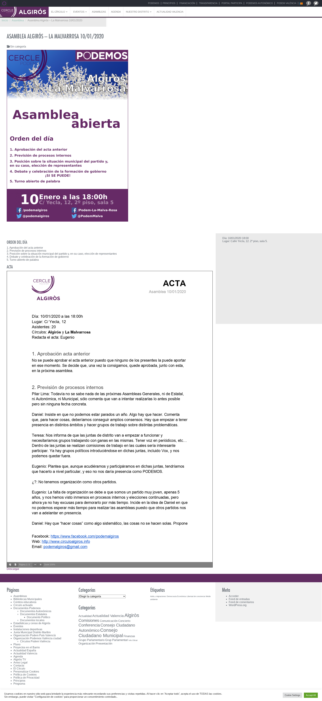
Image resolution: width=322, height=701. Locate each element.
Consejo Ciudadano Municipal (100, 633)
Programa (19, 683)
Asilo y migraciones (158, 596)
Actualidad (85, 616)
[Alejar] (35, 565)
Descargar (13, 568)
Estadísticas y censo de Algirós (31, 623)
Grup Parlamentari (116, 640)
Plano (16, 644)
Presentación (104, 643)
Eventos (79, 11)
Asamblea (18, 20)
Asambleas (99, 11)
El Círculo (58, 11)
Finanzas (129, 636)
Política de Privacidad (26, 677)
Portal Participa (231, 3)
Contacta (18, 665)
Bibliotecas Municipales (27, 599)
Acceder (234, 596)
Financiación (187, 3)
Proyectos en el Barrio (26, 647)
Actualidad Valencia (170, 11)
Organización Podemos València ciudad (37, 638)
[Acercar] (40, 565)
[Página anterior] (10, 565)
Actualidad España (24, 650)
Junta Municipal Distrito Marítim (32, 632)
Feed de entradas (239, 599)
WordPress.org (238, 605)
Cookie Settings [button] (292, 695)
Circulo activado (23, 605)
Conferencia (89, 625)
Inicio (5, 20)
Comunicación (109, 620)
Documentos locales (32, 620)
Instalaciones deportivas (27, 629)
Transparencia (208, 3)
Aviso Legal (20, 662)
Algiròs (131, 615)
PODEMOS (153, 3)
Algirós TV (19, 659)
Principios (169, 3)
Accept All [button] (311, 695)
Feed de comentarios (241, 602)
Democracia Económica (176, 596)
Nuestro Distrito (138, 11)
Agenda (116, 11)
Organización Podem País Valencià (34, 635)
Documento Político (38, 617)
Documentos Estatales (33, 614)
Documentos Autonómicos (35, 611)
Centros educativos (24, 602)
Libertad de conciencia (196, 596)
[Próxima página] (15, 565)
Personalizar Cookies (26, 671)
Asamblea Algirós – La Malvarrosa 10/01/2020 (55, 36)
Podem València (286, 3)
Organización (86, 643)
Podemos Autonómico (259, 3)
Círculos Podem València (35, 641)
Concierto (124, 620)
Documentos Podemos (27, 608)
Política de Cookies (25, 674)
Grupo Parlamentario (91, 640)
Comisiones (88, 620)
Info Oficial (133, 640)
